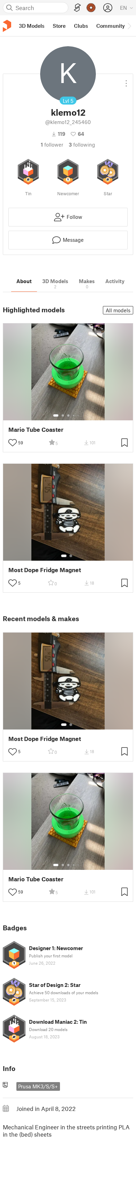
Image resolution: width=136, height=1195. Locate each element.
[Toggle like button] (12, 442)
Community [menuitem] (110, 26)
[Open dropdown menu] (126, 81)
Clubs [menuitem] (81, 26)
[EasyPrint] (77, 8)
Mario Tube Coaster (35, 429)
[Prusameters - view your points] (91, 7)
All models (118, 310)
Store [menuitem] (59, 26)
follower (52, 144)
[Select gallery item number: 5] (78, 415)
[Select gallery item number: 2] (62, 415)
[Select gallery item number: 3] (68, 415)
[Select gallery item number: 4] (74, 415)
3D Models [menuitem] (31, 26)
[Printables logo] (7, 26)
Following (82, 144)
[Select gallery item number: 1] (56, 415)
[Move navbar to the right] (129, 25)
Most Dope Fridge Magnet (44, 570)
